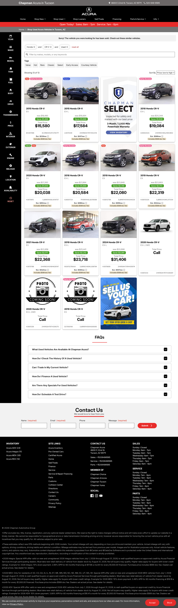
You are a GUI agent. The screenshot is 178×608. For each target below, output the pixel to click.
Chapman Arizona (98, 478)
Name (29, 420)
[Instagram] (96, 496)
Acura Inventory (55, 448)
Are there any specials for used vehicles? (54, 385)
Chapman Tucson (98, 481)
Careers (52, 496)
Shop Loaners (79, 19)
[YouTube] (101, 496)
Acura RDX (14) (13, 459)
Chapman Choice (98, 474)
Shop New (39, 19)
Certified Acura (55, 455)
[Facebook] (92, 496)
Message (118, 420)
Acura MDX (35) (13, 455)
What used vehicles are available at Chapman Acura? (60, 349)
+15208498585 (103, 457)
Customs (52, 481)
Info (155, 19)
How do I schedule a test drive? (49, 394)
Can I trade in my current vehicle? (50, 367)
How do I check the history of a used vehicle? (57, 358)
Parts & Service (137, 19)
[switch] (28, 65)
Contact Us (53, 492)
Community (53, 499)
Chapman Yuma (97, 485)
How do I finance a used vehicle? (50, 376)
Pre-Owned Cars (55, 451)
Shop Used (58, 19)
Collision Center (55, 485)
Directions (53, 488)
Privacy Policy (54, 503)
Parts (50, 477)
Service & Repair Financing (60, 474)
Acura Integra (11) (14, 451)
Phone (82, 420)
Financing (117, 19)
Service (51, 470)
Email (58, 420)
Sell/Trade (99, 19)
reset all (75, 47)
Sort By (152, 72)
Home (23, 19)
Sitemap (52, 507)
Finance (51, 466)
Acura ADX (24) (13, 448)
